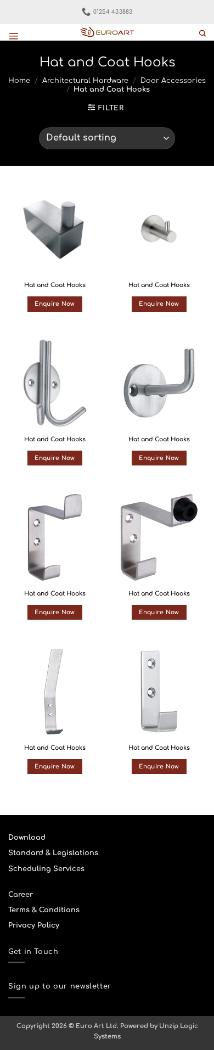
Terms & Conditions (44, 910)
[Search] (202, 33)
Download (27, 837)
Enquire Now (55, 304)
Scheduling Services (46, 869)
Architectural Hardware (85, 81)
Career (20, 895)
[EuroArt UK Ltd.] (107, 32)
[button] (13, 36)
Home (19, 81)
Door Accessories (173, 81)
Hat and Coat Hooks (55, 285)
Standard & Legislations (53, 853)
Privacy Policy (33, 925)
